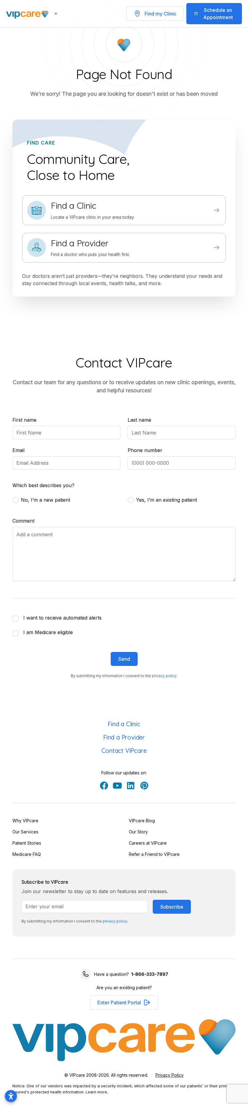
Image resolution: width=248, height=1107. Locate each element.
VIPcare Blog (142, 820)
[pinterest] (144, 785)
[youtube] (117, 785)
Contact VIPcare (123, 750)
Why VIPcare (25, 820)
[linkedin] (130, 785)
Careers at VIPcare (148, 843)
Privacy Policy (169, 1075)
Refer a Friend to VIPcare (154, 854)
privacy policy (164, 675)
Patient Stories (26, 843)
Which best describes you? (43, 485)
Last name (139, 420)
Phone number (145, 450)
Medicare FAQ (26, 854)
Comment (23, 521)
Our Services (25, 831)
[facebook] (104, 785)
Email (18, 450)
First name (24, 420)
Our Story (138, 831)
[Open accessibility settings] (11, 1096)
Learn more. (97, 1092)
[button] (124, 1002)
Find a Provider (124, 737)
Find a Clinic (124, 724)
